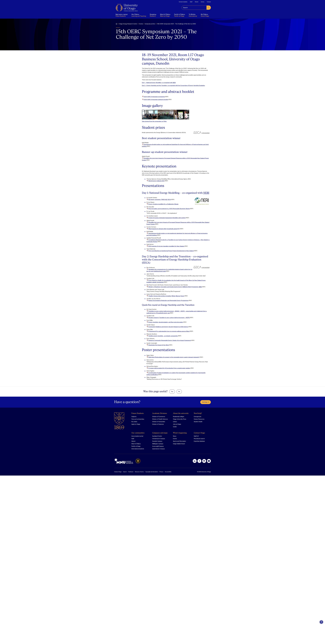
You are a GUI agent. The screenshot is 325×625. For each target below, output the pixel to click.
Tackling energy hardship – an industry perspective (163, 335)
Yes (172, 391)
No (179, 391)
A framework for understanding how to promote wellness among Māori (169, 331)
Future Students (137, 413)
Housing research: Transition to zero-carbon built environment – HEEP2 (169, 317)
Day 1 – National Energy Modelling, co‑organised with (159, 82)
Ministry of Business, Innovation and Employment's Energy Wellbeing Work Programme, (175, 286)
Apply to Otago (135, 424)
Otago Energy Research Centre (128, 23)
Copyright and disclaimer (151, 471)
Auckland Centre (157, 436)
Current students (183, 1)
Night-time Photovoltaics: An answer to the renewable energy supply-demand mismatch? (174, 357)
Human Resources (199, 419)
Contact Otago (199, 433)
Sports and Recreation (179, 441)
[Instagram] (204, 461)
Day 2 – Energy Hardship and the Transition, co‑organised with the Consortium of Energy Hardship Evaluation (173, 85)
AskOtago (205, 402)
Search (125, 471)
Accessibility (168, 471)
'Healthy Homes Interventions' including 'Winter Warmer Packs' (166, 296)
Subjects (133, 416)
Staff (191, 1)
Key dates (134, 421)
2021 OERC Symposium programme (154, 96)
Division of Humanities (158, 421)
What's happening (180, 433)
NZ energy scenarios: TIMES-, (160, 199)
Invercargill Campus (158, 446)
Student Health (198, 421)
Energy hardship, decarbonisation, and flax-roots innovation (166, 322)
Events (141, 23)
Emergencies (197, 416)
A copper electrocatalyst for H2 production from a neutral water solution (169, 368)
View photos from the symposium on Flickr (154, 121)
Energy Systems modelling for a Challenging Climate (163, 204)
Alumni (196, 1)
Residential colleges (178, 416)
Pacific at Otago (135, 446)
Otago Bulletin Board (179, 443)
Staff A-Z (196, 436)
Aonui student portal (137, 436)
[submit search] (209, 7)
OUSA (175, 426)
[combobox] (194, 7)
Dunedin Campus (157, 441)
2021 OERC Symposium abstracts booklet (156, 99)
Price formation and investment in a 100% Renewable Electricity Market (169, 208)
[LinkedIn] (195, 461)
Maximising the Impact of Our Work (159, 345)
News (174, 436)
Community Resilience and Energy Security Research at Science (168, 326)
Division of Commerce (158, 416)
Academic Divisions (159, 413)
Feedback (130, 471)
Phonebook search (199, 438)
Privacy (161, 471)
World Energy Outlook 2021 (156, 180)
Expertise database (199, 441)
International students (137, 448)
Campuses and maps (159, 433)
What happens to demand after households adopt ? (164, 228)
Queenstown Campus (158, 448)
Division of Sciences (158, 424)
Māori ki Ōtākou (136, 443)
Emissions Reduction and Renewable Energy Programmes (168, 300)
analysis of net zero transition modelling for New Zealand (166, 246)
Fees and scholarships (137, 419)
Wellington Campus (157, 443)
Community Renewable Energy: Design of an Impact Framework (170, 340)
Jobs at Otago (177, 424)
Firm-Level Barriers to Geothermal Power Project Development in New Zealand (171, 250)
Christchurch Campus (158, 438)
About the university (181, 413)
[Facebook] (199, 461)
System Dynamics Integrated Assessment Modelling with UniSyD (167, 217)
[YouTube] (209, 461)
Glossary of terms (139, 471)
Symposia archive (150, 23)
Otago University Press (179, 419)
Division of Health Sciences (160, 419)
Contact (209, 1)
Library (202, 1)
